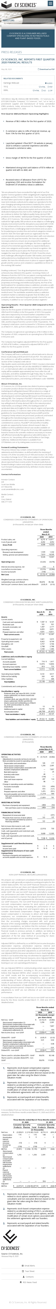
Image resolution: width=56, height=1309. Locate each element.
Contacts (30, 1276)
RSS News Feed (30, 1282)
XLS (44, 90)
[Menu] (50, 3)
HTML (43, 87)
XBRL (6, 90)
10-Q (6, 86)
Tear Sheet (30, 1271)
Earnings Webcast (11, 83)
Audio (49, 83)
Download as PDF (47, 69)
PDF (50, 87)
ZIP (51, 90)
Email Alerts (30, 1265)
